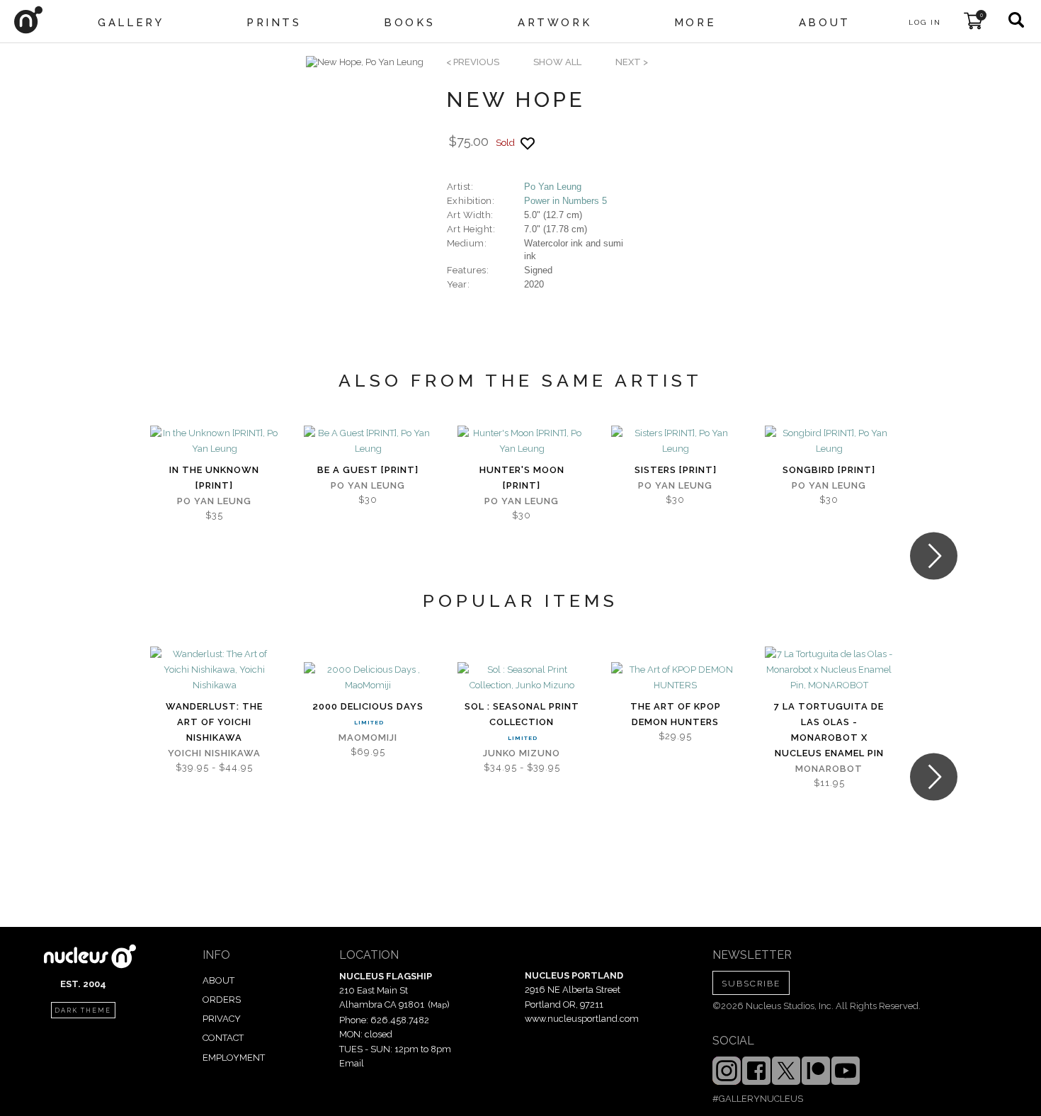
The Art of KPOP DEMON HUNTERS (675, 714)
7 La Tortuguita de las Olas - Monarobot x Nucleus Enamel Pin (829, 729)
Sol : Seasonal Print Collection (522, 714)
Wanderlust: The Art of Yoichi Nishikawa (214, 722)
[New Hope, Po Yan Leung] (364, 62)
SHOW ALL (557, 62)
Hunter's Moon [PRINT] (521, 478)
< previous (472, 62)
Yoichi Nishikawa (214, 753)
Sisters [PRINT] (676, 470)
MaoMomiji (368, 737)
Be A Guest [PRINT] (368, 470)
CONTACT (223, 1037)
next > (631, 62)
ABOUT (218, 980)
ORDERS (222, 999)
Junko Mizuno (521, 753)
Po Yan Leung (552, 186)
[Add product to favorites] (527, 143)
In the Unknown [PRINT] (214, 478)
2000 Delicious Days (367, 706)
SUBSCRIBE (751, 984)
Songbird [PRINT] (829, 470)
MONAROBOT (829, 768)
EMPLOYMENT (234, 1057)
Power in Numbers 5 (565, 200)
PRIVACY (222, 1018)
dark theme (83, 1010)
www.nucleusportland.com (582, 1018)
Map (439, 1005)
